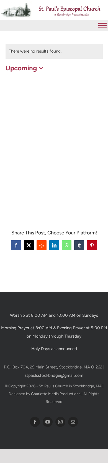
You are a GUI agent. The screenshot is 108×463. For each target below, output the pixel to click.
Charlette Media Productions (56, 394)
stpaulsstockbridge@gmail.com (54, 375)
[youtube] (48, 422)
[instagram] (60, 422)
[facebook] (35, 422)
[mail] (73, 422)
